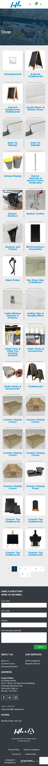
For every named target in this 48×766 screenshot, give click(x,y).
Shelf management (32, 661)
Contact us (16, 754)
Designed (9, 760)
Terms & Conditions (31, 750)
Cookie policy (30, 754)
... (30, 569)
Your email (5, 611)
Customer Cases (8, 664)
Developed (9, 763)
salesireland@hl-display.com (12, 709)
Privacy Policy (13, 750)
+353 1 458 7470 (8, 707)
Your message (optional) (11, 631)
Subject (4, 621)
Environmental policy (9, 667)
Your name (5, 601)
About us (5, 661)
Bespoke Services (32, 664)
